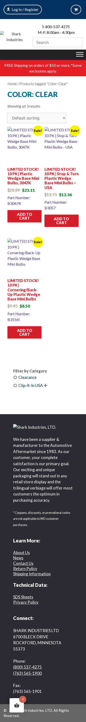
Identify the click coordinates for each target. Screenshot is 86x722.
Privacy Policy (25, 602)
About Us (21, 552)
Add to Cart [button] (24, 216)
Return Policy (25, 568)
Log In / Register (25, 9)
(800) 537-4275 (27, 667)
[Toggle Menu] (80, 54)
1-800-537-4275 (56, 26)
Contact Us (23, 563)
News (18, 557)
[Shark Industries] (14, 36)
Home (12, 84)
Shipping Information (32, 573)
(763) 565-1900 (27, 673)
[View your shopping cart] (76, 9)
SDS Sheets (23, 596)
